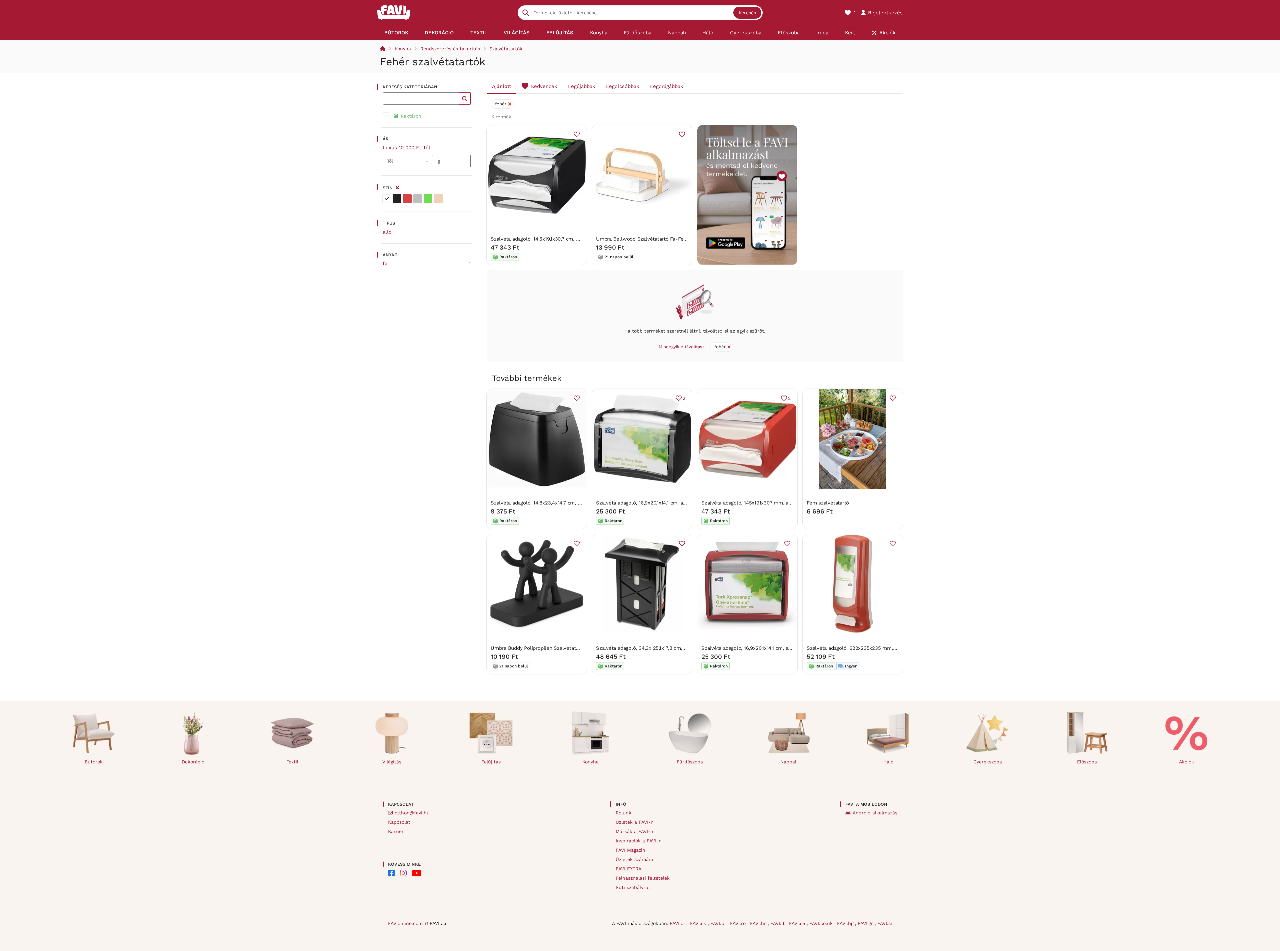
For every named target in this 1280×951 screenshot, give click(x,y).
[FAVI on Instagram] (403, 873)
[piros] (407, 198)
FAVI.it (778, 923)
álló (387, 232)
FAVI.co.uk (821, 923)
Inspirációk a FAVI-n (639, 840)
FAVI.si (884, 923)
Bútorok (94, 761)
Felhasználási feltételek (643, 878)
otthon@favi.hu (412, 812)
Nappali (789, 761)
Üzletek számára (634, 859)
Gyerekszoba (987, 761)
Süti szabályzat (633, 887)
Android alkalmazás (875, 812)
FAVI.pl (718, 923)
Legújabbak (581, 86)
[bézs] (438, 198)
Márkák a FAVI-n (634, 831)
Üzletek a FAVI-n (635, 822)
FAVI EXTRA (628, 868)
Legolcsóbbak (622, 86)
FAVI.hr (759, 923)
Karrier (396, 831)
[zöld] (428, 198)
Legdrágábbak (666, 86)
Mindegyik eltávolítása (682, 346)
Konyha (403, 48)
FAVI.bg (846, 923)
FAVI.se (798, 923)
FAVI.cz (678, 923)
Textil (292, 761)
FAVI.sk (699, 923)
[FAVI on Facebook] (391, 873)
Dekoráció (193, 761)
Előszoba (1087, 761)
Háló (888, 761)
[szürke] (417, 198)
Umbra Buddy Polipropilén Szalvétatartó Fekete (547, 648)
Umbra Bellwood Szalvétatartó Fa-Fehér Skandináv (656, 239)
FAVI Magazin (630, 850)
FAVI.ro (738, 923)
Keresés (747, 12)
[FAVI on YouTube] (416, 873)
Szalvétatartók (505, 48)
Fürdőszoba (690, 761)
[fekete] (397, 198)
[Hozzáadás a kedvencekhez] (577, 134)
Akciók (1186, 761)
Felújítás (491, 761)
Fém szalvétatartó (828, 503)
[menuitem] (396, 32)
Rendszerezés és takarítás (450, 48)
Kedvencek (544, 86)
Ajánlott (501, 86)
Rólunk (623, 812)
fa (385, 264)
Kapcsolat (399, 822)
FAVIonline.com (405, 923)
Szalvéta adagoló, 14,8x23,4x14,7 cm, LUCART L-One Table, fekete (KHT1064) (581, 503)
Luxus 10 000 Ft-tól (406, 148)
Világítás (391, 761)
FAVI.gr (866, 923)
